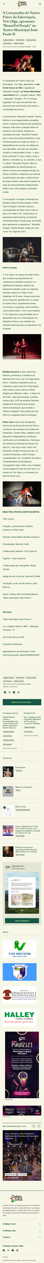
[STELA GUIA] (8, 811)
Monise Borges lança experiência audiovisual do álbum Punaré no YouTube (26, 849)
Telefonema (20, 767)
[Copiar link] (18, 692)
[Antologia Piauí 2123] (22, 1065)
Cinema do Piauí (8, 740)
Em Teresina (7, 43)
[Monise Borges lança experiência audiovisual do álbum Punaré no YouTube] (8, 851)
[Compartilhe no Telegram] (14, 692)
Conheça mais (9, 1230)
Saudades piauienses (23, 810)
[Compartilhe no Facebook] (5, 692)
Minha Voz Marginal (23, 787)
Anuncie (5, 1257)
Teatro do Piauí (18, 43)
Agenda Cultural (8, 40)
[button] (4, 4)
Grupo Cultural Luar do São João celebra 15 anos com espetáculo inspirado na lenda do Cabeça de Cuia (27, 829)
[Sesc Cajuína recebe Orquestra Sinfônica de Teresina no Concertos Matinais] (22, 1155)
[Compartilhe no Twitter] (9, 692)
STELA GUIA (20, 807)
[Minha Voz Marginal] (8, 791)
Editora (18, 790)
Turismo (6, 1237)
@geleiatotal (17, 866)
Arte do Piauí (20, 40)
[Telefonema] (8, 771)
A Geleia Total (9, 1224)
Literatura (19, 770)
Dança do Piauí (31, 40)
